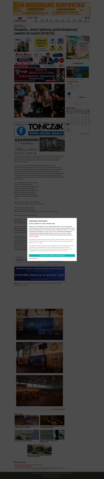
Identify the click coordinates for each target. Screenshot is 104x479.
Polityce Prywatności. (62, 250)
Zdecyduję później (33, 258)
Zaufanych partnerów (53, 231)
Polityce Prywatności (62, 233)
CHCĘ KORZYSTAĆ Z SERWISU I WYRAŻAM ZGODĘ (52, 255)
